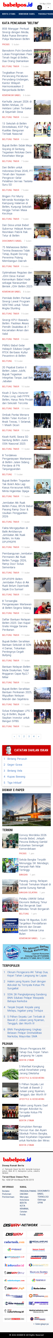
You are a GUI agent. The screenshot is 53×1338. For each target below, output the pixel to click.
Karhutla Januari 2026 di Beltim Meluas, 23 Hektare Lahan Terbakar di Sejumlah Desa (17, 107)
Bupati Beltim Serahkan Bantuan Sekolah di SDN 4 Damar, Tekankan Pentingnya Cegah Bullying (16, 648)
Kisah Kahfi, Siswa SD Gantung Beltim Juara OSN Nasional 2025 (15, 440)
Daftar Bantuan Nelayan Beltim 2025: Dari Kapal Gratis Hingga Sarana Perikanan (16, 625)
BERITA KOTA (23, 1204)
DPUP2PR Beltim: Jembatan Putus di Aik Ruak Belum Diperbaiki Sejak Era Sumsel (15, 584)
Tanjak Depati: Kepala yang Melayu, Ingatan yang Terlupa (23, 1009)
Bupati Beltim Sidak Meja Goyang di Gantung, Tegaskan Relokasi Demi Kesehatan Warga (17, 151)
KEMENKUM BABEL (27, 14)
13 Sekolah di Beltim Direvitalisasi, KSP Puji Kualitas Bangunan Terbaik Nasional (15, 129)
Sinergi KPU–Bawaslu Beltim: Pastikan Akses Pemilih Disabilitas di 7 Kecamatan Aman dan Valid (15, 327)
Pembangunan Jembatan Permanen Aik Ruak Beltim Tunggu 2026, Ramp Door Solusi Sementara (17, 560)
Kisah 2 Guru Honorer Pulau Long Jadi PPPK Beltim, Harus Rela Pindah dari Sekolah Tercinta (17, 398)
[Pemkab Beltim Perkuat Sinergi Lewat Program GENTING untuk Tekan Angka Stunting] (42, 303)
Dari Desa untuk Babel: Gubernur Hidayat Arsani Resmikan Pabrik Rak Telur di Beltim (16, 230)
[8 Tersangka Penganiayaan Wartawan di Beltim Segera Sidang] (42, 606)
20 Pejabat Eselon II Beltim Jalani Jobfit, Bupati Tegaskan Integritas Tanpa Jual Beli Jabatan (17, 374)
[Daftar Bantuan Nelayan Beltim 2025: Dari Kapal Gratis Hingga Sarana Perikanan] (42, 625)
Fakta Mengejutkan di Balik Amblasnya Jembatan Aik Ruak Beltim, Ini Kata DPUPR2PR (15, 535)
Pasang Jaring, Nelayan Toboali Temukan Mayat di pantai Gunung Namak (35, 884)
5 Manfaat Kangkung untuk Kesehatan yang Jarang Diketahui (32, 1070)
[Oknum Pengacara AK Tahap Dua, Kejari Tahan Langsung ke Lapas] (10, 1054)
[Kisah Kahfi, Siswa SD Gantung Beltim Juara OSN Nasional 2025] (42, 442)
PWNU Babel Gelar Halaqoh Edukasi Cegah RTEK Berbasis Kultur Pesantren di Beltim (16, 351)
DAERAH (24, 1194)
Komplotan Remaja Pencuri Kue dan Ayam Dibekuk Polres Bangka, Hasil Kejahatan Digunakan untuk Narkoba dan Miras (35, 1134)
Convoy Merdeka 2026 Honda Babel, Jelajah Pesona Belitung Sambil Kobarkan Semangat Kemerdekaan (33, 842)
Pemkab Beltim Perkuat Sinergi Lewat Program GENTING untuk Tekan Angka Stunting (16, 303)
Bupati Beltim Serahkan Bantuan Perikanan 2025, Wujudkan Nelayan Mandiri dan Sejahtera (17, 694)
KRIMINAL (24, 1208)
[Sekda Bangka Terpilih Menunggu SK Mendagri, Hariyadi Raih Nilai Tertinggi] (10, 865)
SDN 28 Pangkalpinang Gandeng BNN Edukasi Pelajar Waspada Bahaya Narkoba (25, 998)
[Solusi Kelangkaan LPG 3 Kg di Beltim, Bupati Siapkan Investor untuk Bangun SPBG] (42, 716)
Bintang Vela (13, 771)
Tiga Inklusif (13, 782)
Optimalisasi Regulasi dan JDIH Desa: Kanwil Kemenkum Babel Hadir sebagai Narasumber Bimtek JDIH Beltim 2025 (17, 279)
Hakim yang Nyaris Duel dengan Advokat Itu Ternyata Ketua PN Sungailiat (25, 985)
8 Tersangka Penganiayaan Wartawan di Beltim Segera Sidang (17, 604)
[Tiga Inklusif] (26, 809)
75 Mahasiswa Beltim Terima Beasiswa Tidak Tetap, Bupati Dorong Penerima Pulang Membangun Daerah (16, 254)
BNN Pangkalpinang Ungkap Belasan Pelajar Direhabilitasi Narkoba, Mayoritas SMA (23, 1033)
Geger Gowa (13, 764)
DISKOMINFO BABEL (44, 1192)
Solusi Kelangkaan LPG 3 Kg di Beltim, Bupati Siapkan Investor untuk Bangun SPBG (17, 716)
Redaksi (5, 1191)
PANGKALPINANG (28, 1191)
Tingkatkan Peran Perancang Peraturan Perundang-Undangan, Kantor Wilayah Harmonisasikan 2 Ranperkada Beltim (15, 81)
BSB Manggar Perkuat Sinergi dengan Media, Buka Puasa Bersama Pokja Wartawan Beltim (16, 34)
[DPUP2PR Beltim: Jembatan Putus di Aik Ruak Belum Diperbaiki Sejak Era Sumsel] (42, 584)
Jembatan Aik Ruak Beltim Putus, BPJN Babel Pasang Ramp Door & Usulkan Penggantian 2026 (17, 510)
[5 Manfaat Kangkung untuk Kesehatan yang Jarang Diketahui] (10, 1072)
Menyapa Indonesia (24, 1198)
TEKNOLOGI (43, 1196)
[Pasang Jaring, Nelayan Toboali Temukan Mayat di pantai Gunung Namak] (10, 886)
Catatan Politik (23, 1213)
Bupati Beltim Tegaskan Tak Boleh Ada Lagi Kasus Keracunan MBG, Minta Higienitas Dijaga (16, 486)
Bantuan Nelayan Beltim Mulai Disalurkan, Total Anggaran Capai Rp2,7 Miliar (16, 672)
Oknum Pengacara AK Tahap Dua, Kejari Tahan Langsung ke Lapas (26, 974)
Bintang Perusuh (15, 759)
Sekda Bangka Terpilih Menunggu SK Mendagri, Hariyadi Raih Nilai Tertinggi (34, 865)
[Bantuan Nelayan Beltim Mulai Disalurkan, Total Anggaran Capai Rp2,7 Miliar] (42, 672)
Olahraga (42, 1199)
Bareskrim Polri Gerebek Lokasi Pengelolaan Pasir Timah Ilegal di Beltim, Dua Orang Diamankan (17, 56)
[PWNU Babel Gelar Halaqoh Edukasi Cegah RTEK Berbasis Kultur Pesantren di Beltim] (42, 351)
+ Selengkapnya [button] (41, 1324)
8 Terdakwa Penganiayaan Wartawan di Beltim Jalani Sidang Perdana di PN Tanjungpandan (17, 462)
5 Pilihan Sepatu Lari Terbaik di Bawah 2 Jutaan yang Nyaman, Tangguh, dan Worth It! (24, 1020)
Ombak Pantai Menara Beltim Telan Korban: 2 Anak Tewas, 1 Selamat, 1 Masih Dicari (16, 420)
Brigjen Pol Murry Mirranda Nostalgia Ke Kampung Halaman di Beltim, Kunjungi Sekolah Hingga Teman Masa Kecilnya (16, 205)
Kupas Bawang (14, 776)
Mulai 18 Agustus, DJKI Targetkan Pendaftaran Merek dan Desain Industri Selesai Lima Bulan (33, 927)
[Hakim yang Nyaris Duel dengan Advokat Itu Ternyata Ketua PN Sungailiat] (10, 1111)
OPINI (40, 1202)
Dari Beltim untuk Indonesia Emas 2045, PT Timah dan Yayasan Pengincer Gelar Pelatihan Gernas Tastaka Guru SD (17, 176)
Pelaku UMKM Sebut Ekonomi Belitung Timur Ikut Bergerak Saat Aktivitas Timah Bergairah (34, 904)
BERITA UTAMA (8, 14)
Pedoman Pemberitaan (8, 1196)
